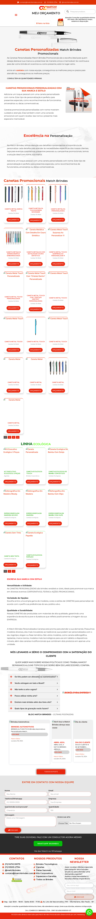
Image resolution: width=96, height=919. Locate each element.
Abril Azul (59, 742)
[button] (16, 15)
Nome (7, 791)
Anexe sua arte (63, 817)
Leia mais (15, 734)
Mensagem (9, 815)
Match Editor (15, 739)
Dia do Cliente (82, 742)
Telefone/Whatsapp (13, 799)
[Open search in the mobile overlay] (80, 11)
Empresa (52, 799)
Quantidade (54, 807)
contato (20, 70)
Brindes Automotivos (22, 727)
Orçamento (13, 220)
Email (51, 791)
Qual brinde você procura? (16, 807)
